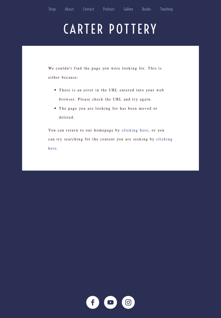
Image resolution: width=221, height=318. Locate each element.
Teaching (166, 9)
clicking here (135, 130)
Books (146, 9)
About (69, 9)
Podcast (109, 9)
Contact (88, 9)
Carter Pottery (110, 29)
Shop (52, 9)
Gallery (128, 9)
